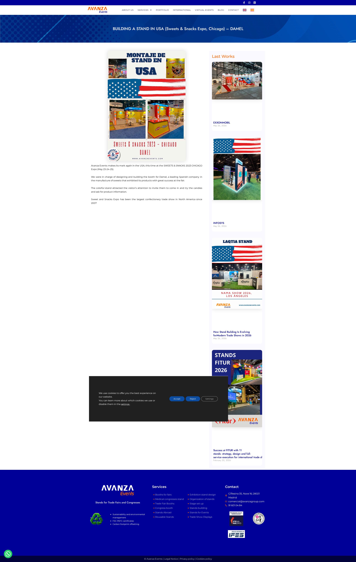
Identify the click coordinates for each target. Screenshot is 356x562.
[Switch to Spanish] (252, 10)
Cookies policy (204, 559)
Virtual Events (204, 10)
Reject (193, 399)
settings (125, 404)
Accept (177, 399)
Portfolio (162, 10)
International (182, 10)
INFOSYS (218, 223)
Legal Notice (171, 559)
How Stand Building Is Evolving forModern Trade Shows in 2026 (232, 333)
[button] (8, 554)
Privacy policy (187, 559)
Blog (221, 10)
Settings (209, 399)
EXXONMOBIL (221, 122)
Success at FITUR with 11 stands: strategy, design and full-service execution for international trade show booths (244, 453)
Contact (233, 10)
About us (128, 10)
